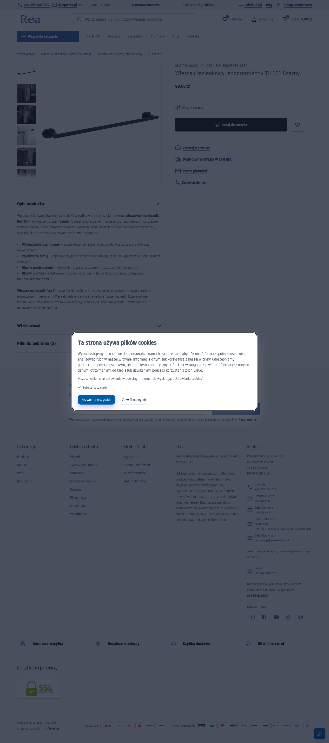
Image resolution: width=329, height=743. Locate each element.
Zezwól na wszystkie (96, 399)
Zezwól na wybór (134, 399)
